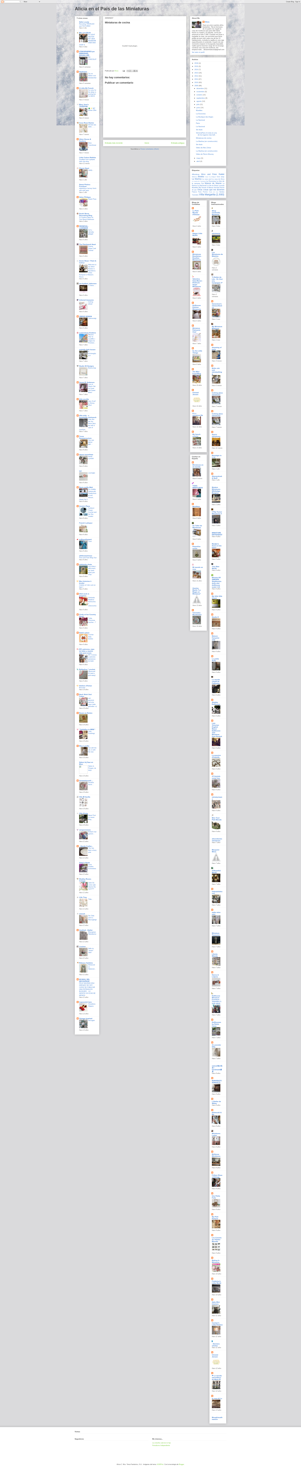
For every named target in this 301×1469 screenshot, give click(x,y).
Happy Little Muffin (197, 234)
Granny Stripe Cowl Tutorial (92, 248)
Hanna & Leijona (215, 976)
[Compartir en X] (132, 71)
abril (198, 161)
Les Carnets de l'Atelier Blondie (217, 1239)
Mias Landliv (84, 746)
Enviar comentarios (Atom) (150, 149)
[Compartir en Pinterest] (137, 71)
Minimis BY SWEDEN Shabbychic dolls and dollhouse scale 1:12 (216, 582)
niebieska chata (85, 564)
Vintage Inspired (85, 1018)
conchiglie (91, 473)
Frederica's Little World (216, 1282)
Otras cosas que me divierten (210, 190)
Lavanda (221, 185)
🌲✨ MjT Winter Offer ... (92, 110)
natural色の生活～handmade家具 (217, 1068)
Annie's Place (84, 506)
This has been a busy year (92, 850)
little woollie (84, 399)
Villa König (83, 813)
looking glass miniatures (217, 394)
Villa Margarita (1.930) (211, 194)
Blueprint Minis (215, 851)
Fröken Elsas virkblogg (217, 1176)
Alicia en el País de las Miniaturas (112, 8)
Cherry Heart (84, 168)
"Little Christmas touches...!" (92, 620)
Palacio (194, 192)
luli (80, 471)
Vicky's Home (84, 863)
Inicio (147, 143)
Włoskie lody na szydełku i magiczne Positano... (92, 339)
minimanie (216, 233)
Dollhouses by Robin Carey (216, 1024)
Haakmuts (83, 72)
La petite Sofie (215, 660)
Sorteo (221, 192)
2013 (196, 73)
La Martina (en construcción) (206, 141)
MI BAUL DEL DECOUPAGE (84, 980)
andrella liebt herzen (87, 350)
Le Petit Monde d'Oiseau (196, 212)
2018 (196, 63)
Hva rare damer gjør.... (91, 442)
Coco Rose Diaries (86, 123)
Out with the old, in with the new (92, 750)
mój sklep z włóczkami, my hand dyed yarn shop (92, 570)
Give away (220, 177)
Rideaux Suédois (86, 963)
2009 (196, 86)
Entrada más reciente (114, 143)
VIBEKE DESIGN (85, 316)
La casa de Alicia (218, 179)
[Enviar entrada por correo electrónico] (123, 71)
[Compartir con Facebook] (134, 71)
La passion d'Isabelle (216, 756)
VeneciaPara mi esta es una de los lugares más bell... (206, 134)
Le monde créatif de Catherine (216, 681)
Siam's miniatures (216, 435)
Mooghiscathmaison (217, 1418)
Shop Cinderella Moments (216, 212)
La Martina (196, 179)
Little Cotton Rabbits (87, 157)
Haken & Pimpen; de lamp (92, 768)
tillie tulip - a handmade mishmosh (87, 416)
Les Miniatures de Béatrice (217, 254)
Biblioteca (194, 176)
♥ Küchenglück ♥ (92, 353)
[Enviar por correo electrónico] (128, 71)
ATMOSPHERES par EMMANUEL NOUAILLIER (87, 53)
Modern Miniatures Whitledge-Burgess (216, 490)
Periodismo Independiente (161, 1445)
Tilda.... (90, 899)
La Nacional (200, 120)
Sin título (199, 130)
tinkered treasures (86, 300)
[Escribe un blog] (130, 71)
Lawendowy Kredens (87, 333)
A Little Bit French (86, 88)
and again (91, 1020)
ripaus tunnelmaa (86, 454)
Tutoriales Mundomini (197, 614)
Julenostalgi (92, 318)
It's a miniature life (197, 414)
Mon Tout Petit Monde (217, 819)
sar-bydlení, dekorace (88, 283)
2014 (196, 69)
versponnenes (85, 830)
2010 (196, 82)
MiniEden (196, 507)
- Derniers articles (216, 1345)
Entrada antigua (177, 143)
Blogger (181, 1464)
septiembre (200, 98)
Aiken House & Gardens (85, 140)
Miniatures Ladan (216, 1134)
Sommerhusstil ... (86, 781)
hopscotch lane (85, 1002)
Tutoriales (195, 195)
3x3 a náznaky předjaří (91, 232)
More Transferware (92, 145)
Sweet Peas (92, 199)
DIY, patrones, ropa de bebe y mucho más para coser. (86, 651)
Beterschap (92, 368)
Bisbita (201, 176)
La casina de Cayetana (199, 181)
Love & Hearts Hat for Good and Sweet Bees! (91, 388)
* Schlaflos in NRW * (87, 729)
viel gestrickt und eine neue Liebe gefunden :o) (92, 702)
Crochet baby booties (90, 637)
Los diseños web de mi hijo (161, 1443)
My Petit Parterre (215, 1218)
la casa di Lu (217, 1398)
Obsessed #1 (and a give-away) (91, 673)
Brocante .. (83, 688)
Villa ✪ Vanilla (84, 797)
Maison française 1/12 (215, 638)
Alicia (207, 22)
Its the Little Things (197, 352)
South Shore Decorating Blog (85, 214)
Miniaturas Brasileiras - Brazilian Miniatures (197, 257)
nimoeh (82, 914)
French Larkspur (85, 523)
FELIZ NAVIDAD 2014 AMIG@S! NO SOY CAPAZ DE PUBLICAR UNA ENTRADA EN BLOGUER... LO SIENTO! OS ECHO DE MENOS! (87, 989)
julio (198, 104)
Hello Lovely (84, 22)
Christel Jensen (195, 393)
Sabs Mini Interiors (216, 1303)
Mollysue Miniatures (216, 1155)
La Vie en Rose (212, 185)
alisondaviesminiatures (217, 840)
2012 (196, 76)
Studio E (215, 617)
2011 (196, 79)
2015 (196, 66)
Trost (90, 541)
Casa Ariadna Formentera (92, 867)
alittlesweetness (85, 556)
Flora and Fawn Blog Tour (88, 558)
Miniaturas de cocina (203, 138)
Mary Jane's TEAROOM (84, 105)
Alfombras (195, 174)
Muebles (199, 110)
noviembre (200, 92)
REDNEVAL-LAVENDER (84, 227)
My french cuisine (196, 435)
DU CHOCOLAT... (92, 59)
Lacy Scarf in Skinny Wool (92, 403)
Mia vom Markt (85, 33)
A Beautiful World (216, 871)
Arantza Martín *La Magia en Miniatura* (196, 591)
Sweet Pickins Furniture (84, 185)
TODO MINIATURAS (197, 487)
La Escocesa (201, 114)
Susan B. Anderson (87, 382)
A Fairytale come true (216, 777)
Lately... (91, 170)
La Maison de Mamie (211, 183)
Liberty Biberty (215, 955)
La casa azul (206, 179)
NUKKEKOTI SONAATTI (217, 1081)
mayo (198, 158)
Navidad (216, 187)
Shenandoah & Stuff (217, 477)
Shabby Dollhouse (216, 703)
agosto (199, 101)
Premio (205, 192)
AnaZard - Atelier (86, 930)
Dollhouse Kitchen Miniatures (196, 307)
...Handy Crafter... (86, 846)
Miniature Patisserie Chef (196, 330)
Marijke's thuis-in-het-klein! (217, 546)
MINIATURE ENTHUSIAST (217, 534)
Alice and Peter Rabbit (212, 174)
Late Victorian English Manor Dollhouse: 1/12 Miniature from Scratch (217, 729)
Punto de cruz (213, 192)
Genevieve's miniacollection (217, 306)
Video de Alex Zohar (203, 148)
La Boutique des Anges (204, 117)
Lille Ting (83, 897)
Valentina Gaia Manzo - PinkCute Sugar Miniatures (197, 282)
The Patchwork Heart (87, 244)
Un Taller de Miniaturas (197, 526)
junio (198, 107)
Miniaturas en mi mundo (197, 466)
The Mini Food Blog (196, 372)
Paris (198, 123)
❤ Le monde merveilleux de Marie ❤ (217, 1377)
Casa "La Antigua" (210, 176)
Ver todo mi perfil (198, 52)
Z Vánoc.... (92, 285)
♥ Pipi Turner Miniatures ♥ (217, 513)
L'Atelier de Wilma (216, 1102)
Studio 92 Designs (86, 366)
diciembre (200, 88)
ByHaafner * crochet (87, 669)
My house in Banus (206, 187)
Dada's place (84, 633)
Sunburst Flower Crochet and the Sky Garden (92, 512)
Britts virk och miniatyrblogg (217, 371)
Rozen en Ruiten (85, 713)
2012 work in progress (84, 595)
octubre (199, 95)
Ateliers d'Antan (85, 686)
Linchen (82, 946)
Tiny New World (215, 567)
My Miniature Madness (217, 327)
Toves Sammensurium (85, 437)
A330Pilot (160, 1464)
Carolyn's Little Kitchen (217, 1324)
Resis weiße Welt (86, 487)
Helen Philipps (85, 197)
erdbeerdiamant (85, 539)
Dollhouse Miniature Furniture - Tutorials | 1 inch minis (216, 999)
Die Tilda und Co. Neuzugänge (92, 918)
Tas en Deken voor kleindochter (92, 76)
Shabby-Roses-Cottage (85, 880)
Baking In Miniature (216, 1261)
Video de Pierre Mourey (205, 154)
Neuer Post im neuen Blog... (92, 817)
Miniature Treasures (216, 934)
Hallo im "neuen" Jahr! (91, 950)
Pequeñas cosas (196, 547)
